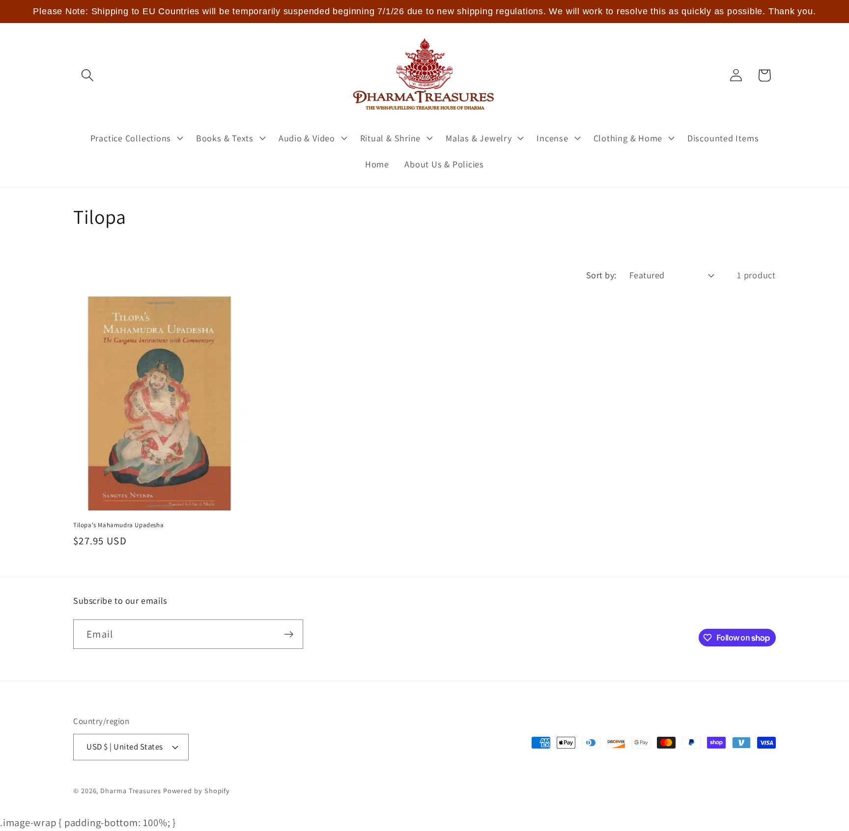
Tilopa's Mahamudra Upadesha (118, 525)
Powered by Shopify (196, 790)
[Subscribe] (289, 634)
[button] (87, 75)
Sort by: (601, 275)
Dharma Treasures (130, 790)
